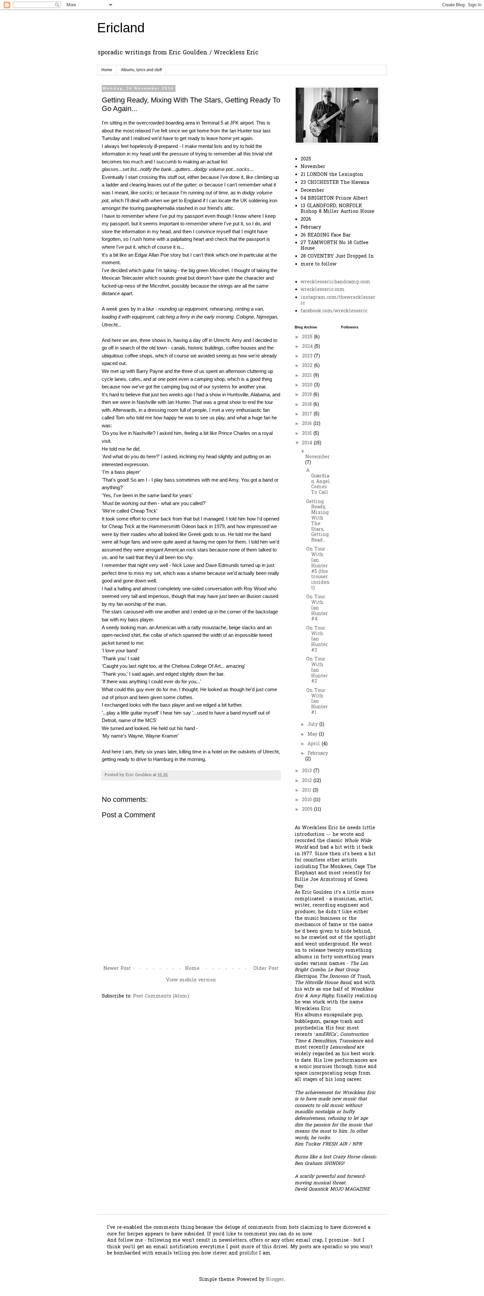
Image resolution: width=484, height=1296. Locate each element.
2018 (307, 404)
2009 (308, 809)
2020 (308, 385)
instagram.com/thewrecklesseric (338, 300)
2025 (308, 337)
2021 (307, 375)
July (313, 724)
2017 (308, 414)
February (318, 753)
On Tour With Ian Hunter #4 (317, 608)
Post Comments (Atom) (161, 996)
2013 (307, 771)
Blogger (275, 1279)
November (317, 457)
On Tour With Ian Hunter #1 (317, 701)
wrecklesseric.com (323, 289)
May (313, 734)
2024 (308, 346)
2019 (307, 394)
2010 (307, 800)
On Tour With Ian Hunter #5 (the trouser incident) (318, 569)
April (315, 744)
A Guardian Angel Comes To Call (318, 481)
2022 (308, 365)
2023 (308, 356)
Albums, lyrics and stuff (141, 70)
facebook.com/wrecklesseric (334, 311)
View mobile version (191, 980)
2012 (307, 780)
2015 (307, 433)
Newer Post (117, 968)
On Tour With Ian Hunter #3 (317, 639)
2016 (307, 423)
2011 (307, 790)
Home (106, 70)
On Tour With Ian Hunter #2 (317, 670)
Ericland (121, 27)
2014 (308, 443)
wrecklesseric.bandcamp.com (335, 282)
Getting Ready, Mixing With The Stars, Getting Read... (317, 521)
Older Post (266, 968)
